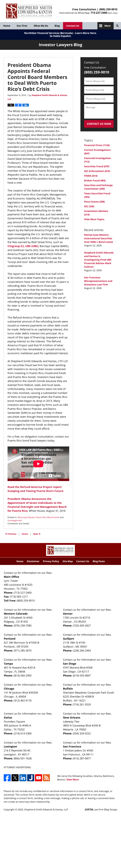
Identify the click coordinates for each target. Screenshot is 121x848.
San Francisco (72, 746)
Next (36, 534)
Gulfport (68, 638)
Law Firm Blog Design (101, 809)
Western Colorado (16, 613)
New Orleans (71, 717)
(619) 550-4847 (82, 675)
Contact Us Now (99, 124)
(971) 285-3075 (23, 650)
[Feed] (46, 777)
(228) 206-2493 (82, 650)
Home (6, 25)
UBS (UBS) (31, 246)
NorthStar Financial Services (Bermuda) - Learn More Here (60, 33)
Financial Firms (97, 145)
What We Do (41, 25)
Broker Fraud (95, 180)
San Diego (69, 663)
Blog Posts (99, 561)
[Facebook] (7, 777)
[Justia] (30, 777)
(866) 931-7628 (23, 758)
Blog (57, 25)
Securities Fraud (96, 166)
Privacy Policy (51, 561)
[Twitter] (15, 777)
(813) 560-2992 (23, 675)
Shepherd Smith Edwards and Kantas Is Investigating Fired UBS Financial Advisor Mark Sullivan (99, 259)
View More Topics (94, 219)
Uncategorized (15, 520)
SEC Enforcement (97, 171)
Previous (10, 534)
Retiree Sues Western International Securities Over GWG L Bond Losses (98, 238)
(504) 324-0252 (82, 733)
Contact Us (72, 25)
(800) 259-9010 (108, 9)
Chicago (9, 688)
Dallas (8, 717)
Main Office (11, 576)
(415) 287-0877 (82, 758)
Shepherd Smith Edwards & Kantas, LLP (46, 809)
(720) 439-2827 (82, 625)
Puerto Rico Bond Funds (47, 517)
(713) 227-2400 (23, 592)
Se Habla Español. (60, 36)
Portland (9, 638)
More (107, 25)
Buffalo (68, 688)
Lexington (10, 746)
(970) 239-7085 (23, 625)
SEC (89, 206)
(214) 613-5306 (23, 733)
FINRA (90, 175)
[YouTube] (38, 777)
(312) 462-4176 (23, 700)
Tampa (8, 663)
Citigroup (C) (16, 246)
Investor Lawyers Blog (29, 11)
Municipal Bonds (26, 517)
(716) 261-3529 (82, 704)
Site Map (68, 561)
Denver (68, 613)
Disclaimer (33, 561)
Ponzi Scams (94, 201)
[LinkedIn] (22, 777)
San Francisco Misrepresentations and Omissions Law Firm (98, 281)
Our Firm (22, 25)
